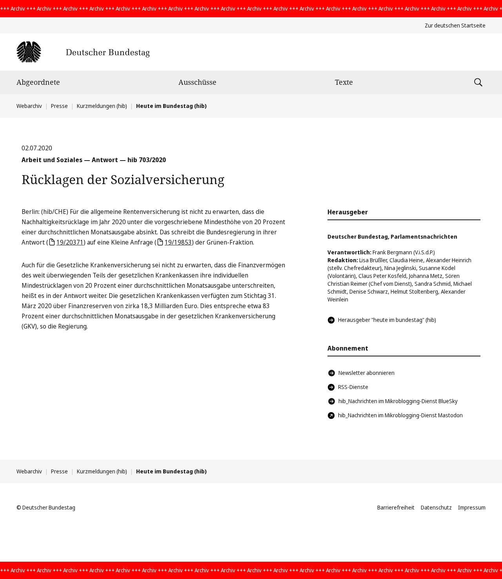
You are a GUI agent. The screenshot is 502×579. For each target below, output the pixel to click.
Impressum (472, 507)
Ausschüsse (197, 82)
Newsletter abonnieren (366, 372)
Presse (59, 106)
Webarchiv (29, 106)
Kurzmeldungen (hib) (102, 106)
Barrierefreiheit (396, 507)
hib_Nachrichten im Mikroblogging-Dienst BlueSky (398, 401)
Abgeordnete (38, 82)
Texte (344, 82)
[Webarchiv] (82, 52)
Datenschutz (436, 507)
